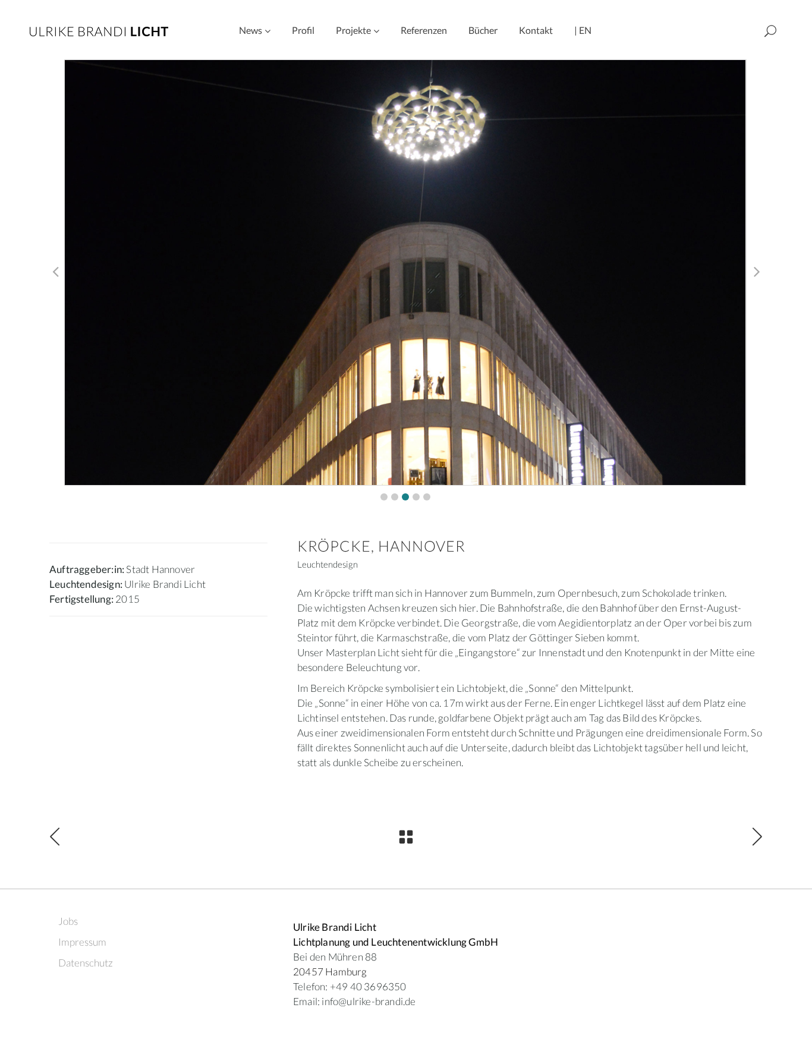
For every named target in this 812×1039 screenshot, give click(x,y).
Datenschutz (85, 962)
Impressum (82, 942)
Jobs (68, 921)
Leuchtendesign (327, 564)
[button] (384, 496)
